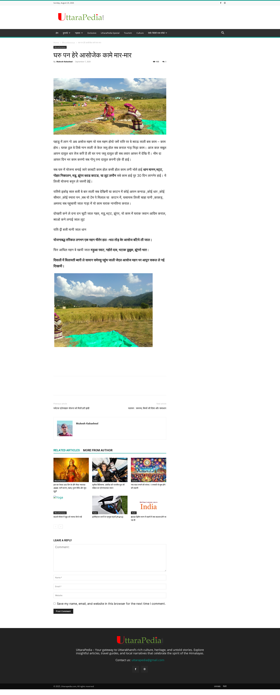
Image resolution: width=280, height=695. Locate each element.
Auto (95, 513)
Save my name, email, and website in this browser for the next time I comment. (111, 603)
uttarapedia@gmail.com (148, 660)
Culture (140, 32)
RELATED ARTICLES (66, 450)
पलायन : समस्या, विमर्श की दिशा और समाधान (147, 408)
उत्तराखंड (217, 686)
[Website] (225, 3)
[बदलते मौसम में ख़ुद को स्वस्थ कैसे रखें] (71, 505)
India (95, 480)
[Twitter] (64, 388)
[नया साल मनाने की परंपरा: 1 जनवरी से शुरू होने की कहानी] (148, 470)
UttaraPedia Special (110, 32)
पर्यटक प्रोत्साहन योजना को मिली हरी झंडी (71, 408)
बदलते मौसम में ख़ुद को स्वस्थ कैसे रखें (67, 517)
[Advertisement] (140, 62)
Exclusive (92, 32)
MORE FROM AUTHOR (97, 450)
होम (57, 32)
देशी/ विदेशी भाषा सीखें (156, 32)
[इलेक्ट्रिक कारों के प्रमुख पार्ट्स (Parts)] (110, 505)
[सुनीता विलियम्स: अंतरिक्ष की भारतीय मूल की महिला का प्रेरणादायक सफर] (110, 470)
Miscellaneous (60, 480)
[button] (223, 33)
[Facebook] (220, 3)
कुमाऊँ (65, 32)
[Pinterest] (71, 388)
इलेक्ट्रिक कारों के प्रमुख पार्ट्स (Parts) (107, 517)
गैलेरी (225, 686)
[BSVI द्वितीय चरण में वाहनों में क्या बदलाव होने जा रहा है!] (148, 505)
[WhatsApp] (79, 388)
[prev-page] (55, 527)
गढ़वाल (77, 32)
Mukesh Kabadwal (87, 423)
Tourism (128, 32)
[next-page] (61, 527)
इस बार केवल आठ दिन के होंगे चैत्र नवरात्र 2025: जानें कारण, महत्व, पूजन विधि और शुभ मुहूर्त (69, 488)
